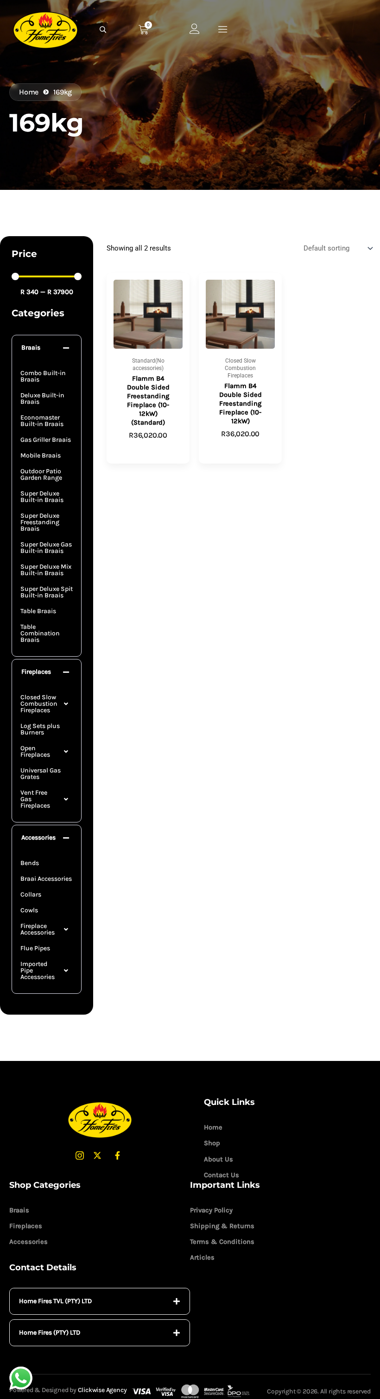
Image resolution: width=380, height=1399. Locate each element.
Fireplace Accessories (37, 929)
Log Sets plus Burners (40, 729)
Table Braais (38, 611)
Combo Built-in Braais (43, 376)
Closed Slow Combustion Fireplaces (38, 703)
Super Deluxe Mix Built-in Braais (45, 570)
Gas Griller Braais (45, 440)
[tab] (100, 1301)
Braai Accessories (46, 879)
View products (240, 448)
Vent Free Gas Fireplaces (35, 799)
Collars (30, 894)
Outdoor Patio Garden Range (41, 474)
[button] (46, 348)
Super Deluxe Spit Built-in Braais (46, 592)
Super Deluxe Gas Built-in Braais (46, 547)
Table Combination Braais (40, 633)
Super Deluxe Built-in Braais (41, 496)
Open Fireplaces (35, 751)
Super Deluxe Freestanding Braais (39, 522)
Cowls (29, 910)
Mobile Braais (40, 455)
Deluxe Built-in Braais (42, 398)
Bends (29, 863)
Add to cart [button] (148, 450)
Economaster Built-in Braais (41, 421)
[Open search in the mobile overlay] (104, 29)
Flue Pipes (35, 948)
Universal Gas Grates (40, 773)
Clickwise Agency (102, 1390)
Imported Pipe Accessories (37, 970)
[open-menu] (222, 29)
